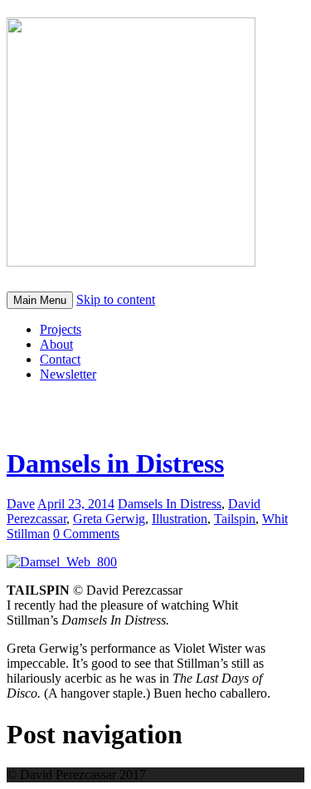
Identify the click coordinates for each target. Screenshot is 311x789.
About (56, 344)
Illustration (179, 519)
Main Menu (39, 300)
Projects (60, 329)
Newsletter (68, 374)
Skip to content (115, 299)
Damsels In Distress (169, 504)
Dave (21, 504)
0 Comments (86, 534)
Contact (60, 359)
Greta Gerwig (109, 519)
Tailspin (234, 519)
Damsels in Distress (115, 463)
